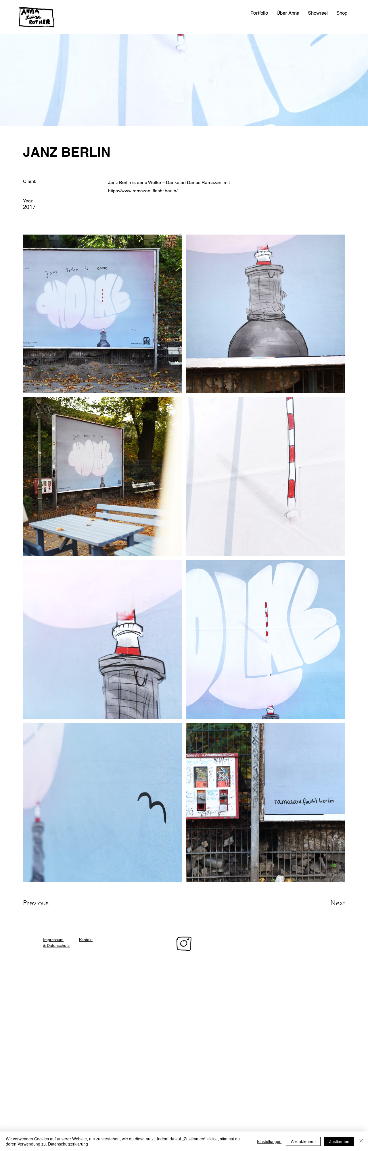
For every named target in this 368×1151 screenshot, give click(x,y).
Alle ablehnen (303, 1141)
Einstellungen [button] (269, 1141)
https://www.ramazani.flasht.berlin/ (142, 191)
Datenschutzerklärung (68, 1144)
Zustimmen (339, 1141)
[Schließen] (361, 1141)
